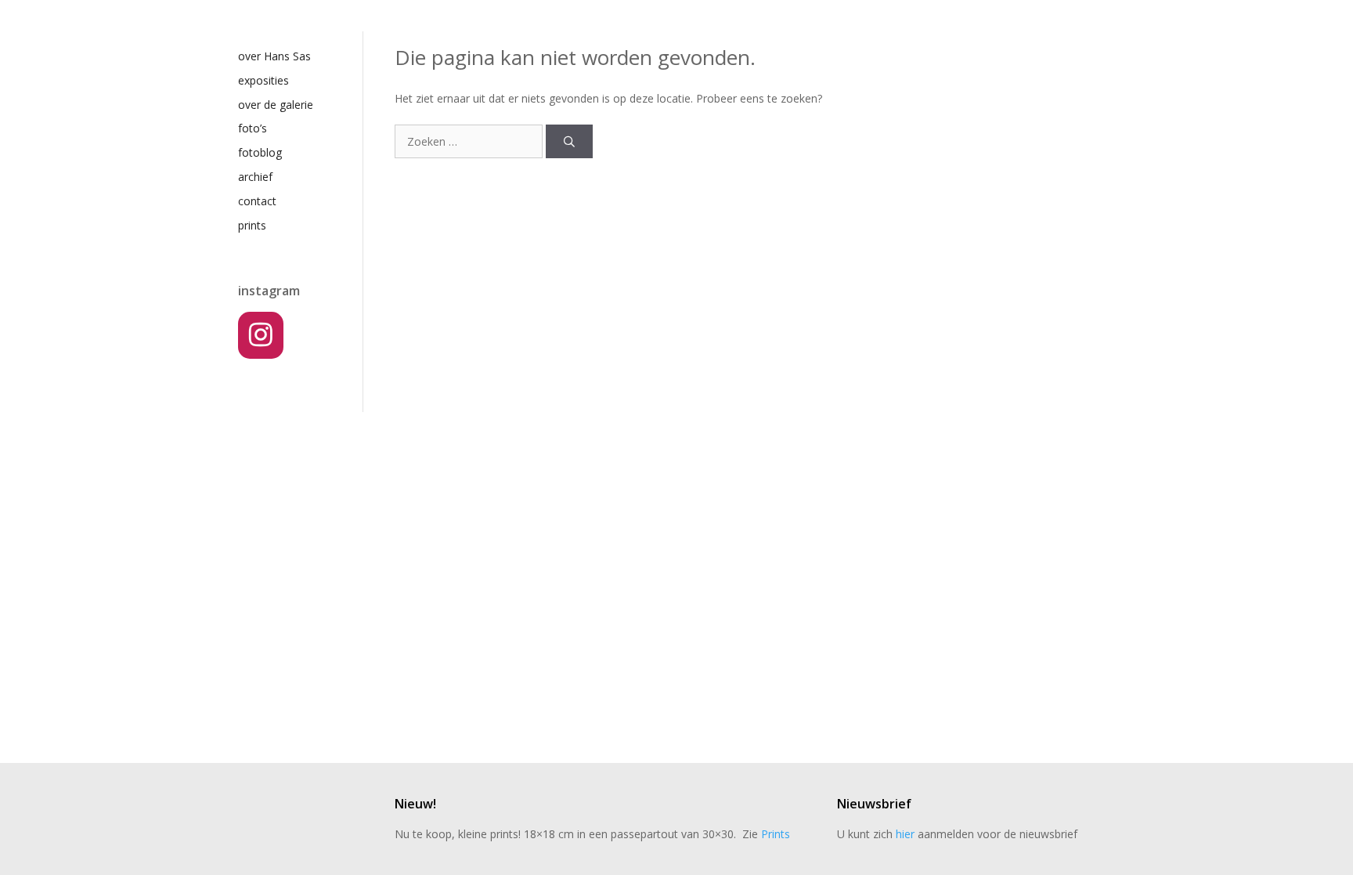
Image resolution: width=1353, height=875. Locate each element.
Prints (775, 833)
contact (257, 200)
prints (252, 225)
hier (905, 833)
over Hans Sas (274, 56)
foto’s (252, 128)
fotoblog (260, 152)
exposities (263, 80)
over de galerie (275, 104)
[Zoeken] (569, 141)
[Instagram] (260, 335)
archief (255, 176)
